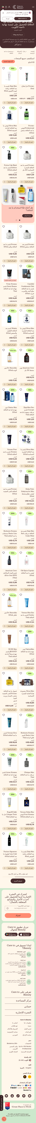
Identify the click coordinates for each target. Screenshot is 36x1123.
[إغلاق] (1, 1096)
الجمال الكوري (13, 1052)
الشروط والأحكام (13, 1029)
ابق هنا (7, 18)
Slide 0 (19, 220)
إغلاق (3, 13)
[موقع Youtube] (6, 1095)
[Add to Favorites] (20, 68)
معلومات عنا (27, 1023)
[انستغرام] (29, 1095)
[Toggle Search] (30, 7)
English (28, 1068)
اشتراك (18, 915)
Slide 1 (16, 220)
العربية (22, 1068)
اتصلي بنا (15, 1023)
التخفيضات (28, 1043)
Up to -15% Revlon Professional (25, 1047)
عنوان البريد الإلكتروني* (24, 906)
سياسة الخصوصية (12, 1032)
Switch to (22, 18)
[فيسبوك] (23, 1095)
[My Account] (9, 7)
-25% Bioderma (12, 1043)
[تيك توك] (18, 1095)
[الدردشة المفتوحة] (4, 1119)
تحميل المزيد (18, 881)
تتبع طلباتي (14, 1026)
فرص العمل (27, 1029)
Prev (4, 201)
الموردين (15, 1035)
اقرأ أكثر (17, 45)
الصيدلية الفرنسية (26, 1052)
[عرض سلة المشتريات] (6, 7)
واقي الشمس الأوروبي (14, 1047)
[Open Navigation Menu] (33, 7)
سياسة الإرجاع (27, 1035)
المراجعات (28, 1032)
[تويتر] (12, 1095)
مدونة (29, 1026)
